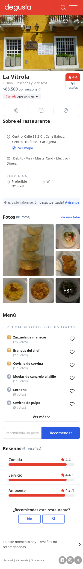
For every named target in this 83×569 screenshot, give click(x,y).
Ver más (40, 416)
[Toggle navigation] (73, 7)
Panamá (8, 560)
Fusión (8, 83)
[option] (41, 42)
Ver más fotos (70, 217)
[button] (16, 110)
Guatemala (37, 560)
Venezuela (22, 560)
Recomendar (61, 433)
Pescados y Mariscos (31, 83)
